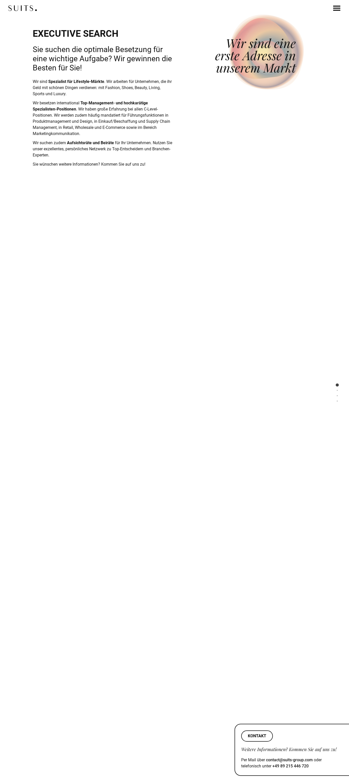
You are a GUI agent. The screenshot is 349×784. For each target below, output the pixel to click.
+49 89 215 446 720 (290, 766)
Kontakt (257, 735)
